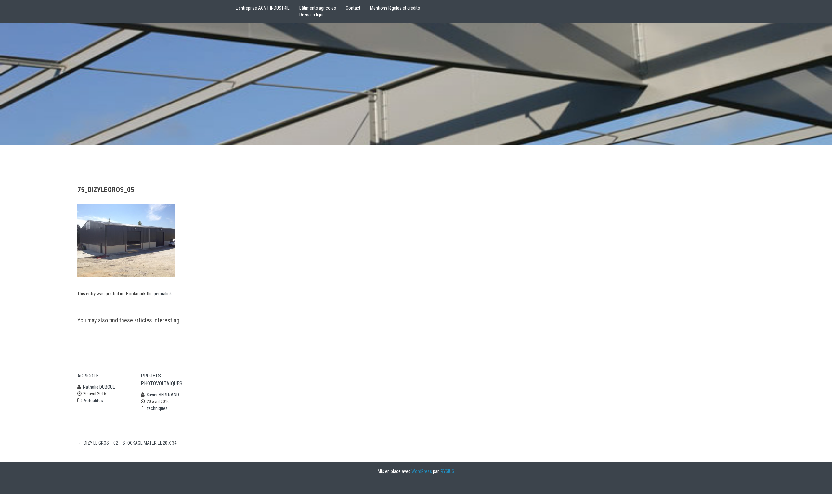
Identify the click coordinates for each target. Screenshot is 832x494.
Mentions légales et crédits (395, 8)
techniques (157, 408)
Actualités (93, 400)
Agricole (87, 376)
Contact (353, 8)
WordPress (421, 471)
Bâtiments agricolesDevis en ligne (317, 11)
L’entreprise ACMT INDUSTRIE (263, 8)
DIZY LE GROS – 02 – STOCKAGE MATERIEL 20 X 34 (127, 443)
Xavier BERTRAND (162, 395)
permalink (163, 294)
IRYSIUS (447, 471)
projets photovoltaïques (161, 380)
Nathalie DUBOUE (99, 387)
